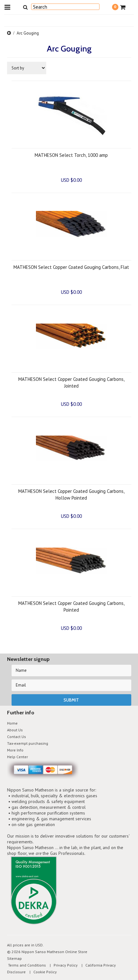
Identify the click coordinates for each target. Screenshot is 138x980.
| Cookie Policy (42, 971)
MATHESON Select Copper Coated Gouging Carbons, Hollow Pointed (71, 494)
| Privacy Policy (62, 965)
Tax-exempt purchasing (27, 743)
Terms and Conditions (26, 965)
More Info (15, 750)
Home (12, 723)
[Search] (26, 7)
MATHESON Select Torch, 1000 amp (71, 155)
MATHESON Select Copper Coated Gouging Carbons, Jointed (71, 382)
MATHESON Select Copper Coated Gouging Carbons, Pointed (71, 606)
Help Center (17, 756)
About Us (15, 729)
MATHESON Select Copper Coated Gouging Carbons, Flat (71, 267)
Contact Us (16, 736)
